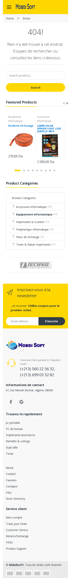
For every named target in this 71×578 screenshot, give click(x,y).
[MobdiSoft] (25, 7)
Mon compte (14, 517)
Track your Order (16, 524)
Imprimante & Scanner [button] (33, 222)
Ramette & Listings (18, 441)
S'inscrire (51, 321)
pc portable (13, 423)
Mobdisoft (16, 565)
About (9, 468)
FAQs (9, 542)
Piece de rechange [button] (30, 237)
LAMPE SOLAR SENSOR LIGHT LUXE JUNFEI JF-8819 (49, 128)
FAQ (8, 492)
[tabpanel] (21, 137)
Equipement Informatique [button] (36, 214)
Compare (12, 486)
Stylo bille (12, 447)
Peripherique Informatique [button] (35, 229)
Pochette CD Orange (20, 125)
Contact (11, 474)
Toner (9, 454)
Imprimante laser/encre (20, 435)
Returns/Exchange (17, 536)
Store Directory (15, 498)
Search (35, 87)
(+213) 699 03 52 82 (37, 374)
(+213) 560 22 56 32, (37, 368)
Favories (11, 480)
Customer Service (17, 530)
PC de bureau (14, 429)
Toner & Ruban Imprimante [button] (36, 244)
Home (10, 18)
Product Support (16, 548)
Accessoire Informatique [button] (34, 207)
